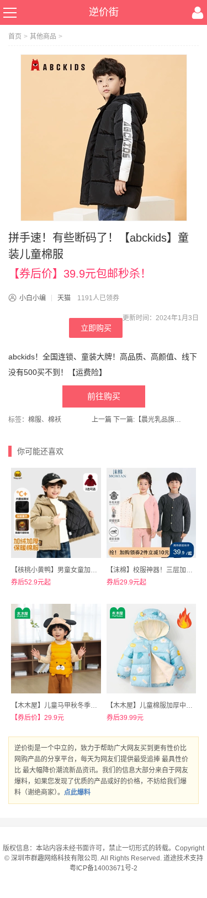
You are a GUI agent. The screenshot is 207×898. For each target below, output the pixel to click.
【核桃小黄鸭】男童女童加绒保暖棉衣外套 (74, 570)
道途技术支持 (183, 858)
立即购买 (96, 327)
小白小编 (32, 298)
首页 (15, 36)
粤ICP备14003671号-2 (103, 868)
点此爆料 (77, 792)
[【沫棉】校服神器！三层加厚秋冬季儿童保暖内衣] (152, 513)
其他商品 (43, 36)
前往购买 (103, 396)
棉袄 (54, 420)
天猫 (64, 298)
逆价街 (104, 12)
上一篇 (102, 420)
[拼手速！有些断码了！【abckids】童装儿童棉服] (103, 137)
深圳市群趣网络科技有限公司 (54, 858)
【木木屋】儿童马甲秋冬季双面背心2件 (69, 705)
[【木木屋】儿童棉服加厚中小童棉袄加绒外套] (152, 649)
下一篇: (148, 420)
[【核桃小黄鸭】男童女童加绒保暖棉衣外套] (56, 513)
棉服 (34, 420)
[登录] (197, 13)
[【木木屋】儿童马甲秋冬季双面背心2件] (56, 649)
